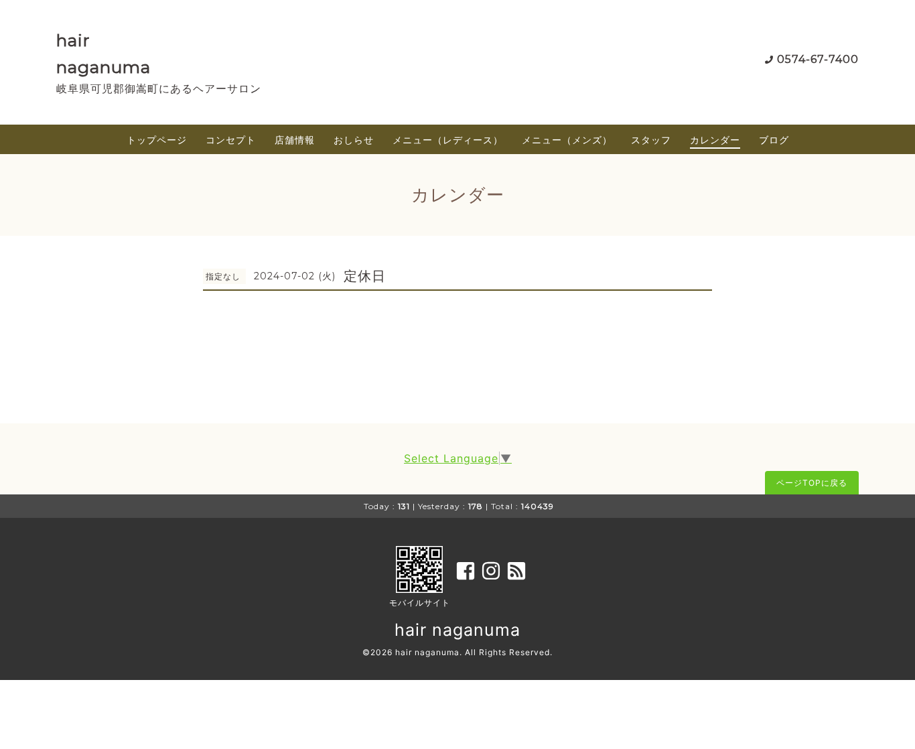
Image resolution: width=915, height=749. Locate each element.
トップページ (157, 139)
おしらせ (354, 139)
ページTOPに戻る (811, 483)
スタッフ (651, 139)
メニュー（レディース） (448, 139)
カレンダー (715, 139)
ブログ (774, 139)
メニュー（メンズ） (567, 139)
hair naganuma (457, 630)
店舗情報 (295, 139)
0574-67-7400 (818, 59)
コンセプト (231, 139)
